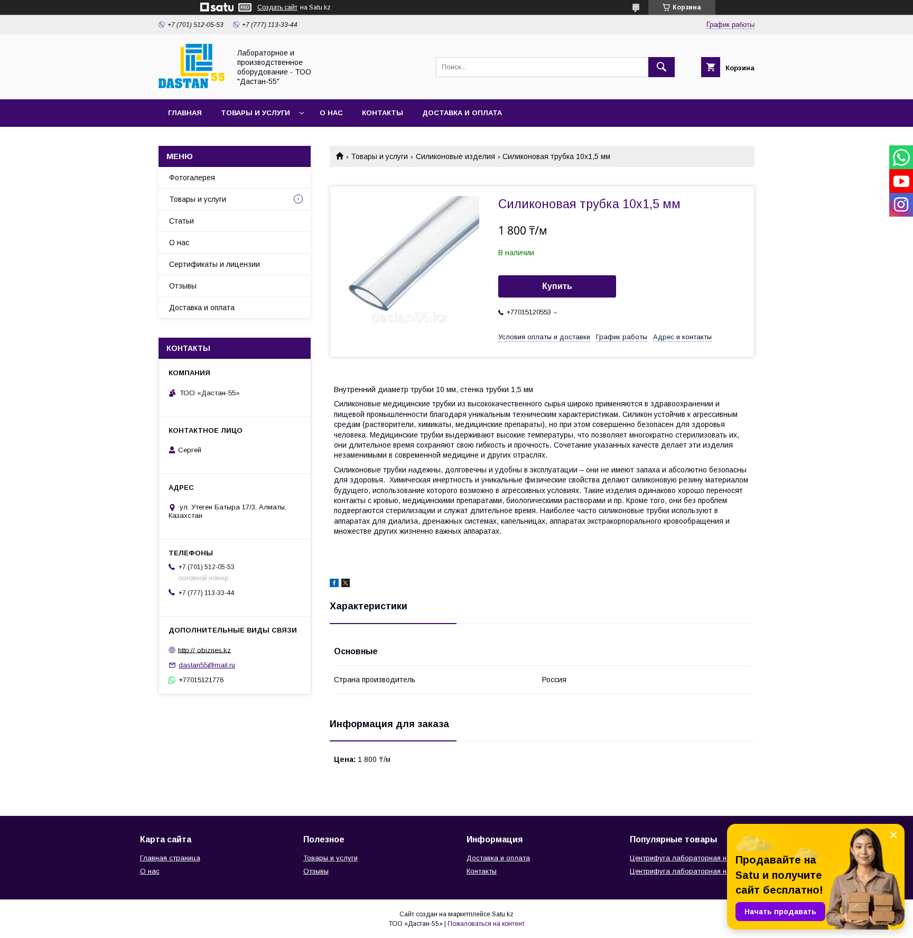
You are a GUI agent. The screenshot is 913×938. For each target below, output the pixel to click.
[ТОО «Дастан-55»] (192, 85)
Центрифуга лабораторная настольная (695, 858)
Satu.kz (503, 914)
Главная (185, 113)
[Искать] (661, 67)
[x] (345, 584)
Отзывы (183, 286)
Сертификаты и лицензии (214, 264)
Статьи (181, 221)
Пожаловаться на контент (486, 923)
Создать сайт (277, 7)
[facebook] (334, 584)
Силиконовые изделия (455, 156)
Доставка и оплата (462, 113)
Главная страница (170, 858)
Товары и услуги (255, 113)
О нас (331, 113)
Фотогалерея (192, 177)
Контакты (382, 113)
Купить (557, 286)
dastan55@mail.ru (207, 665)
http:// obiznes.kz (204, 650)
